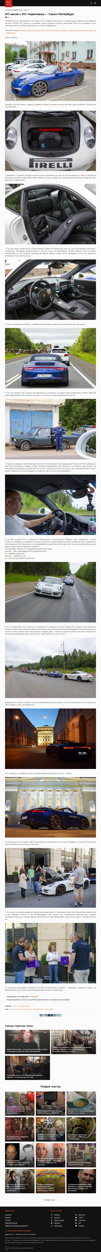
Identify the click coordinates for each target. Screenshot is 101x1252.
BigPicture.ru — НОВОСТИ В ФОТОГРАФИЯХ (20, 1234)
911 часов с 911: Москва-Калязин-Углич (34, 30)
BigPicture (17, 10)
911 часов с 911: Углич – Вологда (63, 30)
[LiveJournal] (52, 1015)
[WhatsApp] (57, 1015)
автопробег (38, 1009)
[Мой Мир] (46, 1015)
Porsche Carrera (25, 1009)
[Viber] (54, 1015)
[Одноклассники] (43, 1015)
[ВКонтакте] (41, 1015)
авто (26, 10)
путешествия (24, 1006)
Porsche (13, 1009)
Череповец (49, 1009)
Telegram (33, 997)
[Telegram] (60, 1015)
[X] (49, 1015)
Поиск (87, 3)
